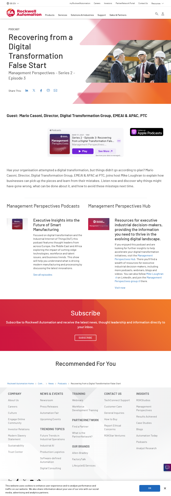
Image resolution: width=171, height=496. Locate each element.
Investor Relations (19, 429)
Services (62, 15)
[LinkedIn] (11, 480)
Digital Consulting (50, 468)
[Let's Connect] (167, 467)
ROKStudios (143, 400)
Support (102, 15)
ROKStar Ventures (114, 435)
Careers (12, 406)
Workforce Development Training (85, 408)
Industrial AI (47, 445)
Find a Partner (80, 426)
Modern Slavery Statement (17, 437)
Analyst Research (146, 448)
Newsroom (46, 400)
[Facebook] (17, 480)
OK (149, 488)
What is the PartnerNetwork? (82, 435)
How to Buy (110, 419)
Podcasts (141, 442)
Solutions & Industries (82, 15)
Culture (12, 413)
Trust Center (15, 452)
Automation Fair (49, 413)
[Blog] (39, 480)
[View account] (162, 14)
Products (49, 15)
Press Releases (49, 406)
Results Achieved (146, 416)
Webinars (77, 400)
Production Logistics (52, 452)
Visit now (120, 287)
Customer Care (113, 406)
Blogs (139, 429)
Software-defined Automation (50, 460)
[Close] (165, 488)
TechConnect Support (117, 400)
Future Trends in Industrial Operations (52, 437)
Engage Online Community (16, 421)
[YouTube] (31, 480)
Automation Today (146, 435)
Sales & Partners (118, 15)
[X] (24, 480)
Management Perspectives (144, 408)
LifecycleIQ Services (84, 465)
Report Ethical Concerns (112, 427)
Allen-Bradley (80, 453)
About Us (13, 400)
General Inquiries (114, 413)
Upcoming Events (50, 419)
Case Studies (144, 423)
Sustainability (16, 445)
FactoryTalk (79, 459)
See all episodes (42, 274)
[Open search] (156, 14)
